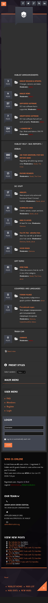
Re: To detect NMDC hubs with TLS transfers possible (23, 549)
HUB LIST (30, 586)
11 (8, 232)
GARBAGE (23, 338)
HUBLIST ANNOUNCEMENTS (26, 75)
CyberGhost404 (25, 322)
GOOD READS (25, 248)
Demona (22, 226)
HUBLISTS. (23, 192)
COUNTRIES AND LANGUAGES (27, 288)
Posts (8, 84)
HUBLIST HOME (15, 586)
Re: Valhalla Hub (15, 542)
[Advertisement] (24, 50)
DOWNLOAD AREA (26, 208)
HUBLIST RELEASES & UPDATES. (30, 81)
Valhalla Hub (13, 546)
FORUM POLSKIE (26, 295)
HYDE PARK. (24, 267)
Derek (36, 164)
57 (8, 103)
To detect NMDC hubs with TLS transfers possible (22, 563)
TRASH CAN (19, 331)
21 (8, 207)
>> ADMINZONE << (26, 129)
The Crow (37, 176)
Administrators (16, 485)
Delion (34, 322)
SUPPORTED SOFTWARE (28, 104)
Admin (31, 87)
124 (8, 128)
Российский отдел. (27, 307)
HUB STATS (13, 590)
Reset (6, 577)
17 (8, 192)
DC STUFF (18, 186)
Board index (12, 351)
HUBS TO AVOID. (26, 220)
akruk (43, 201)
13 (8, 173)
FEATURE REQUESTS (26, 173)
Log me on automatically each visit (18, 439)
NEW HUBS (26, 590)
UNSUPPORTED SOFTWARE (29, 116)
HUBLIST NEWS (25, 94)
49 (8, 248)
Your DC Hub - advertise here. (30, 233)
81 (8, 267)
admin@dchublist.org (12, 524)
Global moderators (28, 485)
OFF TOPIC (19, 261)
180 (8, 155)
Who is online (13, 459)
